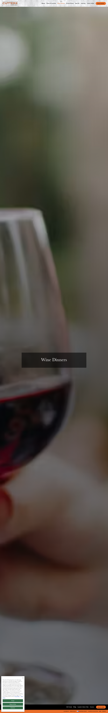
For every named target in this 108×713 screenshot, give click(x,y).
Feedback (104, 711)
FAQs (74, 707)
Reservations (100, 3)
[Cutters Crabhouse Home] (10, 3)
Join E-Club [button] (101, 707)
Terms (100, 711)
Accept (12, 700)
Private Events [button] (70, 3)
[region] (13, 694)
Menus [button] (43, 3)
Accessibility (66, 711)
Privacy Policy (73, 711)
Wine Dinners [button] (61, 3)
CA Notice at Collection (93, 711)
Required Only (13, 704)
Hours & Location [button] (51, 3)
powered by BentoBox (6, 711)
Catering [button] (83, 3)
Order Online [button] (90, 3)
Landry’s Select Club (83, 707)
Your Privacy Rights (83, 711)
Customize (13, 708)
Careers (92, 707)
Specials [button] (77, 3)
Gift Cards (69, 707)
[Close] (23, 678)
